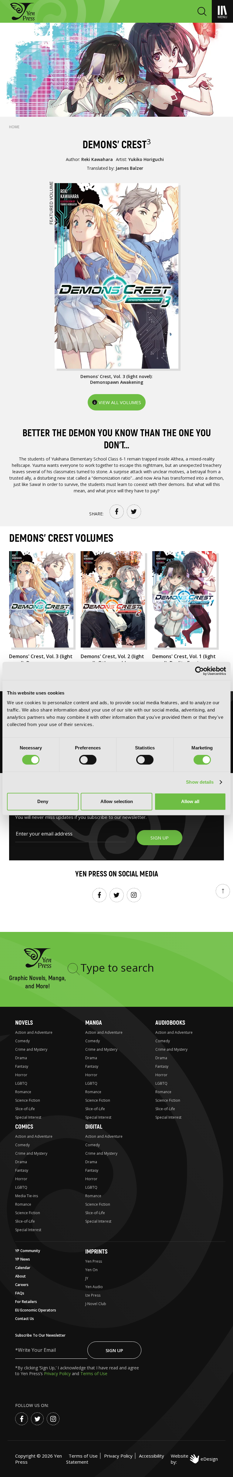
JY (86, 1278)
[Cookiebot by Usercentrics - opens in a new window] (199, 670)
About (20, 1276)
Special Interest (28, 1117)
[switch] (87, 760)
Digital (93, 1126)
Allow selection (116, 801)
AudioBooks (170, 1023)
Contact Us (24, 1318)
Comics (24, 1126)
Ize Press (92, 1295)
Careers (22, 1284)
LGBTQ (21, 1083)
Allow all (190, 801)
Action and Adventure (33, 1032)
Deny (42, 801)
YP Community (27, 1250)
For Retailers (26, 1301)
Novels (24, 1023)
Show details (200, 782)
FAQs (19, 1293)
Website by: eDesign (194, 1459)
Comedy (22, 1040)
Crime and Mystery (31, 1049)
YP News (22, 1259)
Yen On (91, 1269)
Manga (93, 1023)
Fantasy (21, 1066)
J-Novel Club (95, 1303)
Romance (23, 1091)
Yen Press (93, 1261)
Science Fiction (27, 1100)
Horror (21, 1074)
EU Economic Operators (35, 1310)
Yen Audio (94, 1286)
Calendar (22, 1267)
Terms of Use (93, 1373)
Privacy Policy (58, 1373)
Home (14, 126)
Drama (21, 1057)
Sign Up (114, 1350)
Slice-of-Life (25, 1108)
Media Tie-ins (26, 1195)
